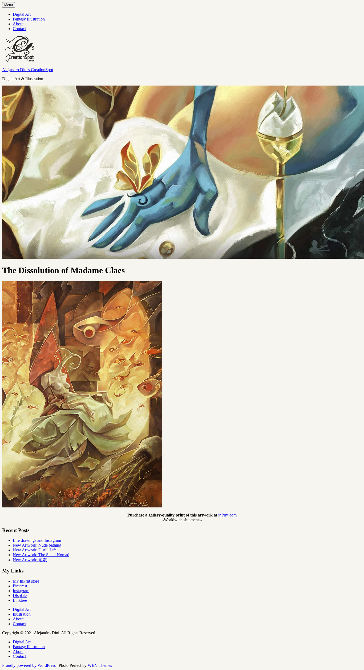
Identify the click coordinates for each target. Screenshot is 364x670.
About (18, 24)
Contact (19, 28)
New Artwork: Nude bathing (37, 545)
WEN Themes (100, 665)
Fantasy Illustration (29, 19)
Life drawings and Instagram (37, 540)
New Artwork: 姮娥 (30, 560)
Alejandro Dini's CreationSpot (27, 69)
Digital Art (22, 14)
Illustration (22, 614)
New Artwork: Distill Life (34, 550)
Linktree (20, 600)
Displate (20, 595)
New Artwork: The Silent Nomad (41, 554)
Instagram (21, 590)
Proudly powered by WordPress (29, 665)
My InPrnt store (26, 581)
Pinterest (20, 586)
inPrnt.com (227, 515)
